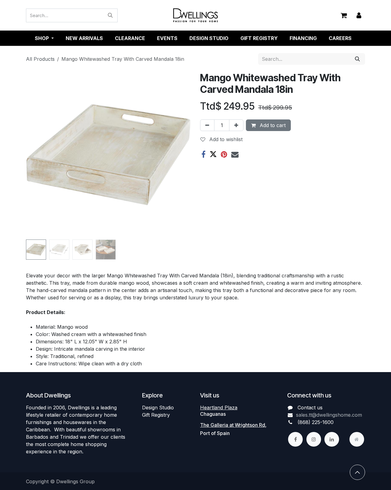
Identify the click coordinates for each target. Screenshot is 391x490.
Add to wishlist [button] (225, 139)
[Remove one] (207, 125)
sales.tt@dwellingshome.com (329, 415)
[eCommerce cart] (344, 15)
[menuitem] (84, 38)
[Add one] (236, 125)
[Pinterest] (224, 154)
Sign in (358, 15)
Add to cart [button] (272, 125)
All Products (40, 59)
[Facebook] (203, 154)
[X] (213, 154)
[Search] (110, 15)
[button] (34, 154)
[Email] (235, 154)
